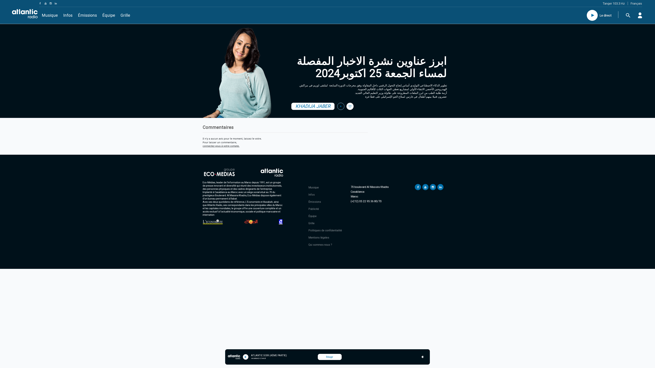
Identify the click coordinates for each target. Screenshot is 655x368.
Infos (67, 15)
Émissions (87, 15)
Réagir (329, 356)
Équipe (108, 15)
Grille (125, 15)
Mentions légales (318, 237)
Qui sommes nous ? (320, 244)
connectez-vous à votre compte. (221, 146)
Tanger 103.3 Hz (614, 3)
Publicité (313, 209)
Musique (50, 15)
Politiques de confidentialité (325, 230)
